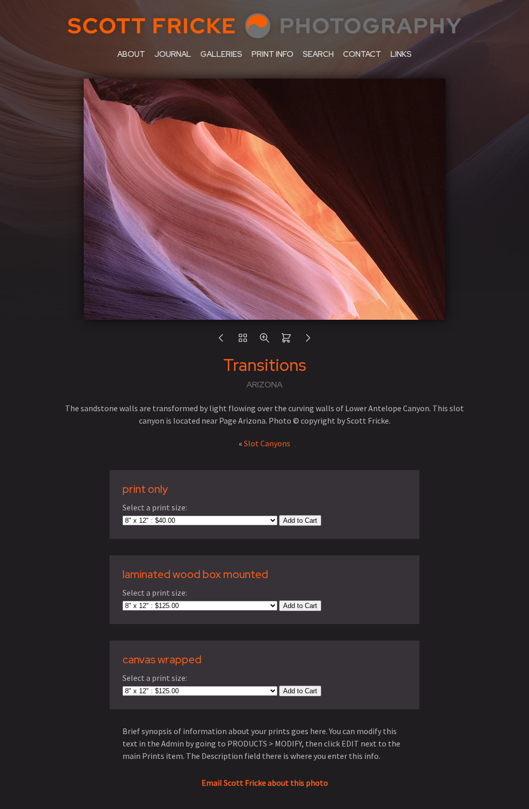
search (318, 54)
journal (172, 54)
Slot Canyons (267, 443)
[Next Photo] (308, 340)
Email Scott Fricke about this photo (264, 782)
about (131, 54)
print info (272, 54)
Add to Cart (300, 520)
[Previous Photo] (221, 340)
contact (362, 54)
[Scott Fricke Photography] (264, 40)
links (401, 54)
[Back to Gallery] (242, 340)
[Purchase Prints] (286, 340)
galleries (221, 54)
